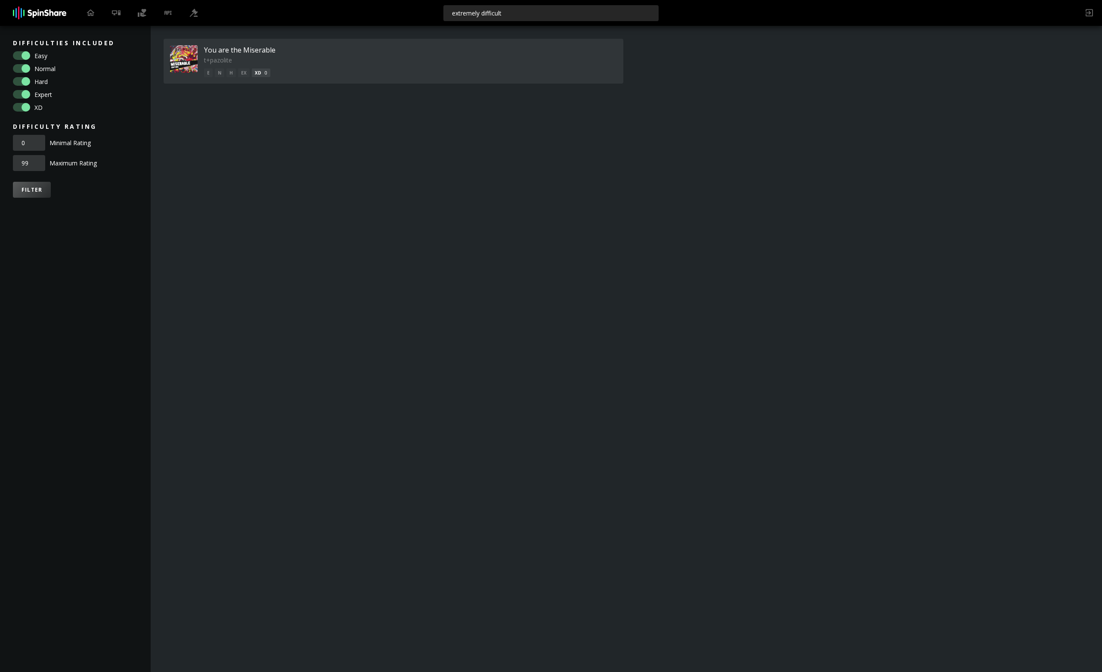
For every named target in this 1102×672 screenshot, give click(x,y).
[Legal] (194, 13)
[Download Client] (116, 13)
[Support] (142, 13)
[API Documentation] (168, 13)
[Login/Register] (1089, 13)
